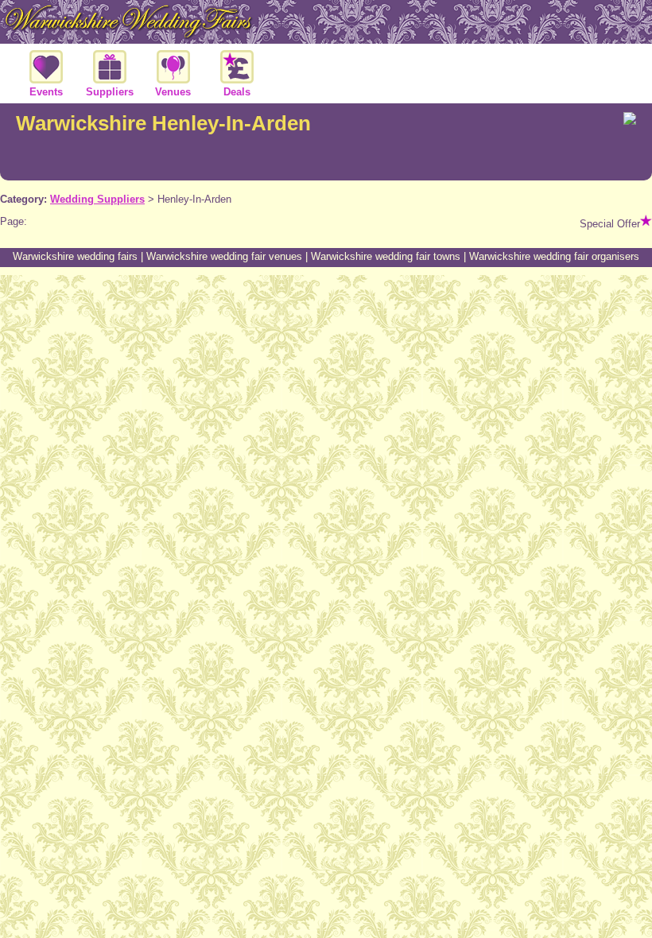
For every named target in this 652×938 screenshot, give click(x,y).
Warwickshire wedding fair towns (385, 256)
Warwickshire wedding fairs (75, 256)
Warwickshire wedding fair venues (224, 256)
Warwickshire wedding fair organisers (554, 256)
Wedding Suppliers (97, 199)
